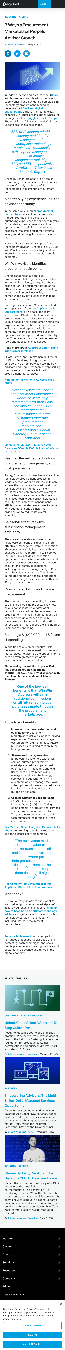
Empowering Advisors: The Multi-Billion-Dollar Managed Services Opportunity (31, 1101)
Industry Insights (16, 16)
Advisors (32, 1132)
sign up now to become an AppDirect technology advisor (31, 911)
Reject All (32, 1335)
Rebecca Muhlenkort (18, 44)
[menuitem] (13, 4)
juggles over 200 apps (42, 118)
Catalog (31, 1246)
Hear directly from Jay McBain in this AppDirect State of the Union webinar (28, 885)
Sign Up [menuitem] (44, 4)
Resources (31, 1270)
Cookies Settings (33, 1325)
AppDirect (34, 1054)
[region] (32, 1325)
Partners (11, 1088)
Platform (31, 1238)
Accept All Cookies (32, 1344)
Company (31, 1278)
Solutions (31, 1262)
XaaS (54, 95)
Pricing (7, 1286)
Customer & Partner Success (24, 1015)
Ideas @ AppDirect (17, 1132)
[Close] (61, 1304)
